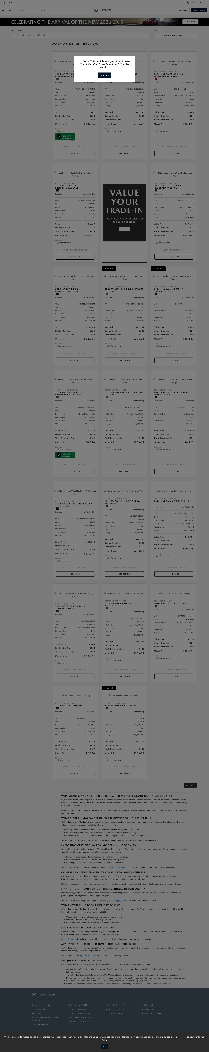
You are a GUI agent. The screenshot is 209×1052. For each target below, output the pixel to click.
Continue (104, 75)
